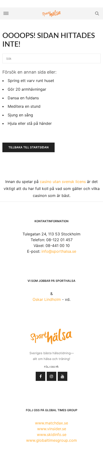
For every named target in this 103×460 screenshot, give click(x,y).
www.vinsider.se (51, 428)
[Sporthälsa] (51, 13)
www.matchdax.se (51, 423)
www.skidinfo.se (51, 434)
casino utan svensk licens (63, 181)
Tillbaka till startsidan (28, 147)
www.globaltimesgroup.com (51, 440)
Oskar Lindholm (47, 299)
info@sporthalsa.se (58, 251)
